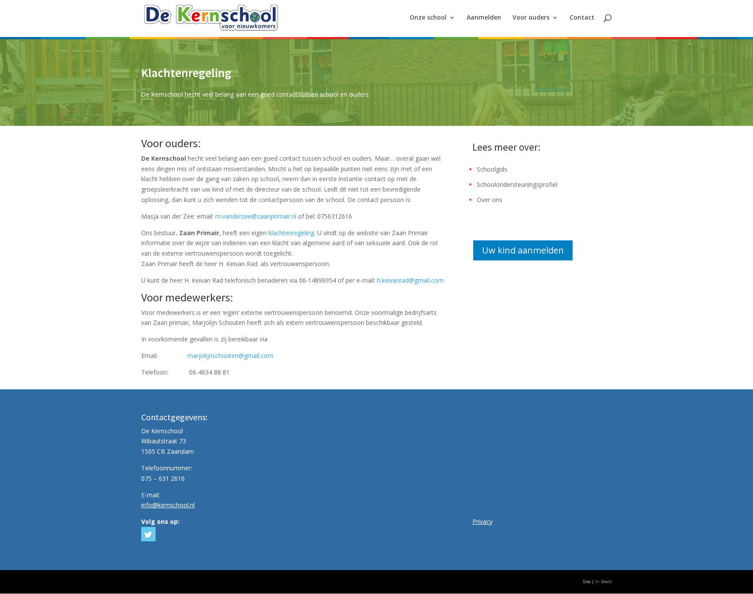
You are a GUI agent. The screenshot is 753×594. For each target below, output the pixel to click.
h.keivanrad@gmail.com (410, 280)
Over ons (489, 200)
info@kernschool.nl (168, 505)
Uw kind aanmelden (523, 250)
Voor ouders (530, 17)
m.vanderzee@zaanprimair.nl (255, 216)
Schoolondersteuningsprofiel (517, 184)
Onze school (428, 17)
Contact (582, 17)
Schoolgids (492, 169)
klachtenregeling (291, 233)
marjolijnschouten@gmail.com (230, 355)
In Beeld (603, 581)
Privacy (482, 521)
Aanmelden (484, 17)
